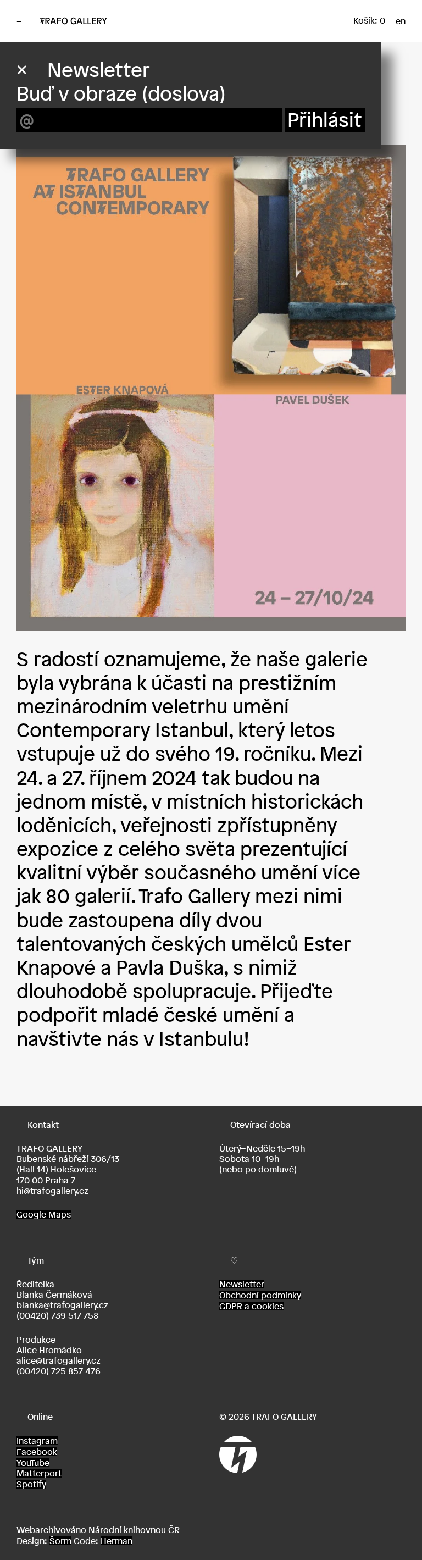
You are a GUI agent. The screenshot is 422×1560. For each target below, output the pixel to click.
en (401, 21)
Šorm (60, 1540)
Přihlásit (324, 120)
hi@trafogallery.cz (52, 1191)
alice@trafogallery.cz (58, 1360)
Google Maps (43, 1214)
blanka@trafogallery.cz (62, 1305)
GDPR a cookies (251, 1306)
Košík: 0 (369, 20)
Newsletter (241, 1284)
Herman (116, 1540)
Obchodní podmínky (260, 1295)
